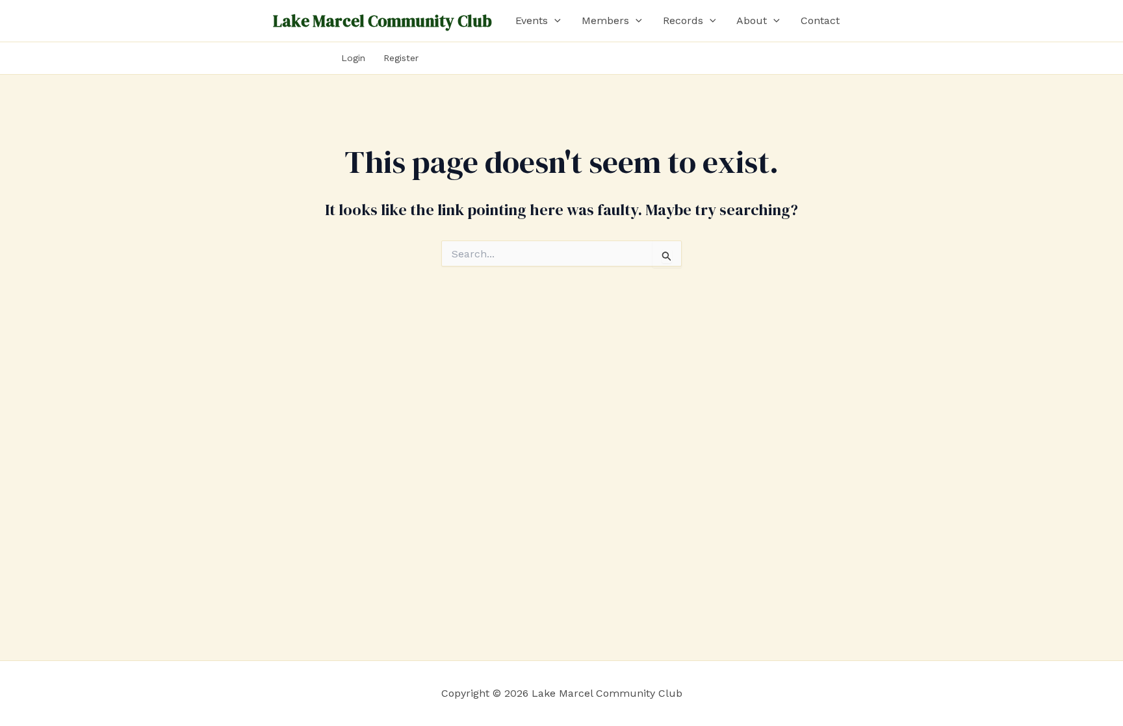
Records (683, 20)
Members (605, 20)
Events (531, 20)
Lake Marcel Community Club (382, 21)
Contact (820, 20)
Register (401, 58)
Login (353, 58)
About (751, 20)
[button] (554, 21)
